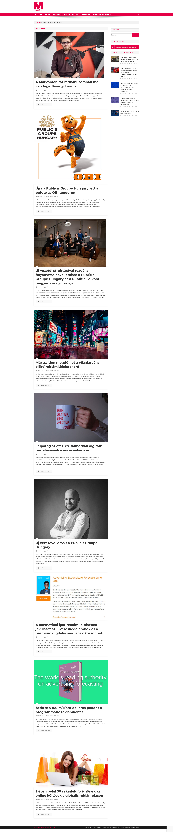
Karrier (47, 14)
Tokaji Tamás (49, 90)
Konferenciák (85, 14)
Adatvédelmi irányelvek (117, 827)
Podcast (75, 14)
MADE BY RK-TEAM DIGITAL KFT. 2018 (44, 827)
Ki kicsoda (66, 14)
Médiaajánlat (97, 827)
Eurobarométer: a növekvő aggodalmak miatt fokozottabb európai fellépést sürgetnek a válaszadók (129, 87)
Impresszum (88, 827)
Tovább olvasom (45, 105)
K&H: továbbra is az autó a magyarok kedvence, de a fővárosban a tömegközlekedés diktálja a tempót (129, 72)
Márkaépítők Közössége (101, 14)
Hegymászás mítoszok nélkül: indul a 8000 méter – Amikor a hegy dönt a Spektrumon (129, 101)
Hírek (41, 14)
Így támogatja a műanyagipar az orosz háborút (129, 112)
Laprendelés (106, 827)
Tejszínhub (56, 14)
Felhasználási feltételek (132, 827)
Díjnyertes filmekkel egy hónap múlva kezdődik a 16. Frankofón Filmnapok (129, 59)
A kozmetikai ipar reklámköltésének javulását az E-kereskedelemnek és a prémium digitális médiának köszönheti (69, 629)
